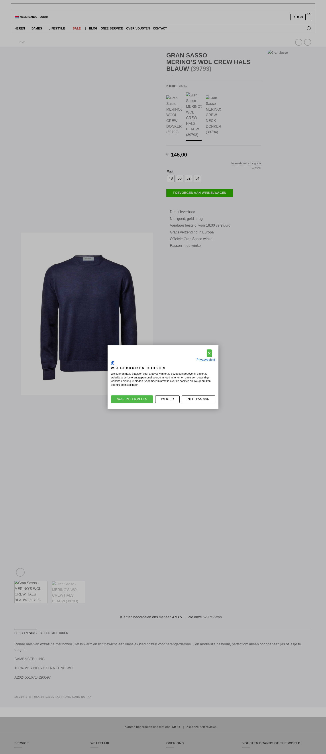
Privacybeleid (205, 359)
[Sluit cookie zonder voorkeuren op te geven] (209, 353)
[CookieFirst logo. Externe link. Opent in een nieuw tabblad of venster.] (112, 363)
